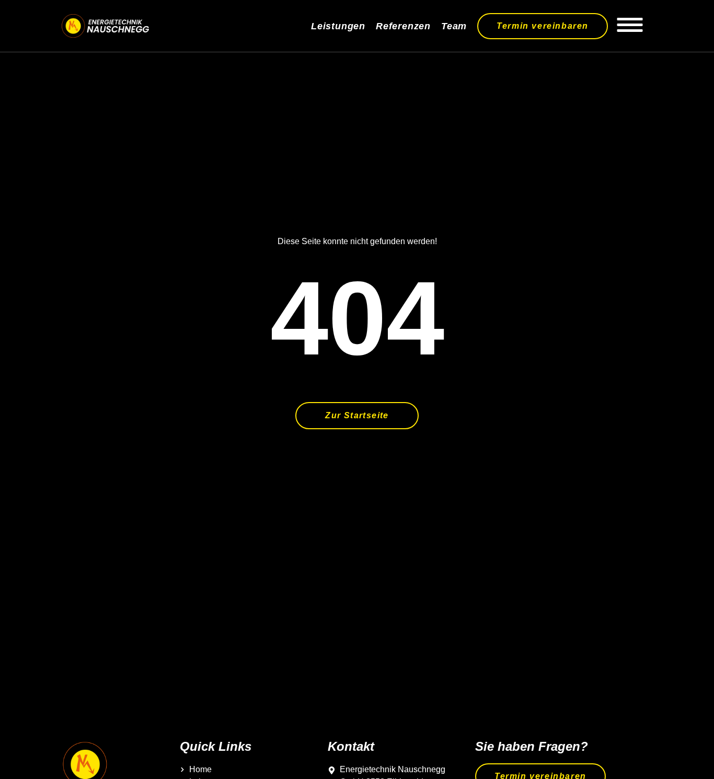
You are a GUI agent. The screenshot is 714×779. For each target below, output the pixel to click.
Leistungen (338, 26)
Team (454, 26)
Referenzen (403, 26)
